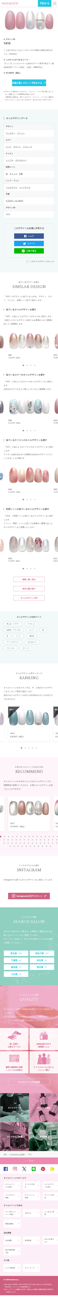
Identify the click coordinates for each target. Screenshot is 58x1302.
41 (48, 843)
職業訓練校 (9, 1224)
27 (48, 839)
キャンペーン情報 (30, 1196)
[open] (54, 3)
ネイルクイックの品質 (10, 1185)
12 (45, 836)
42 (52, 843)
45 (14, 846)
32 (12, 843)
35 (24, 843)
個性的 (31, 636)
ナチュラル (10, 648)
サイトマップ (30, 1268)
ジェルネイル (11, 187)
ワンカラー (10, 133)
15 (57, 836)
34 (20, 843)
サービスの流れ (30, 1185)
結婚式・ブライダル (13, 630)
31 (8, 843)
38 (36, 843)
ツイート (31, 243)
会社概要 (8, 1240)
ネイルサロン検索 (10, 1196)
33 (16, 843)
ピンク (8, 147)
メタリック (27, 147)
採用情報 (28, 1240)
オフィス (13, 174)
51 (38, 846)
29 (56, 839)
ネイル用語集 (10, 1268)
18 (12, 839)
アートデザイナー (12, 642)
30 (4, 843)
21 (24, 839)
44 (10, 846)
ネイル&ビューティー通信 (10, 1213)
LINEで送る (31, 251)
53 (46, 846)
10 (37, 836)
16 (4, 839)
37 (32, 843)
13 (49, 836)
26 (44, 839)
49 (30, 846)
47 (22, 846)
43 (56, 843)
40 (44, 843)
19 (16, 839)
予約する (45, 3)
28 (52, 839)
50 (34, 846)
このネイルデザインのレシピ (42, 261)
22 (28, 839)
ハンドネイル (24, 187)
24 (36, 839)
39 (40, 843)
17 (8, 839)
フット (18, 636)
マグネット (32, 624)
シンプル (9, 160)
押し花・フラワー (12, 624)
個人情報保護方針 (10, 1251)
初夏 (21, 174)
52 (42, 846)
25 (40, 839)
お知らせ (28, 1213)
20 (20, 839)
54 (50, 846)
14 (53, 836)
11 (41, 836)
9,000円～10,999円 (14, 201)
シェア (31, 236)
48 (26, 846)
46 (18, 846)
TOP (29, 1160)
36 (28, 843)
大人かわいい (21, 160)
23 (32, 839)
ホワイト (17, 147)
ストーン (21, 133)
